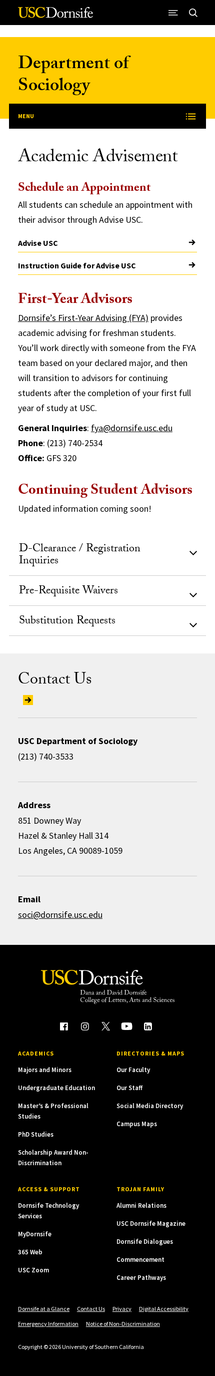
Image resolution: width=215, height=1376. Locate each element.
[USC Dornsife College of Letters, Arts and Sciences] (55, 16)
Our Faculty (133, 1070)
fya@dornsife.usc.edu (131, 428)
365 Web (30, 1252)
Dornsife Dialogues (144, 1241)
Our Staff (129, 1088)
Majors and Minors (45, 1070)
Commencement (140, 1259)
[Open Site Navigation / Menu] (173, 12)
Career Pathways (141, 1277)
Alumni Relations (141, 1205)
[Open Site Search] (193, 12)
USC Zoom (33, 1270)
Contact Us (91, 1308)
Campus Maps (136, 1124)
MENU (26, 116)
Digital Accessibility (163, 1308)
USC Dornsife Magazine (151, 1223)
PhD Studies (36, 1134)
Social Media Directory (149, 1106)
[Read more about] (25, 699)
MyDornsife (35, 1234)
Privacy (122, 1308)
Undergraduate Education (56, 1088)
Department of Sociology (73, 76)
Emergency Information (48, 1323)
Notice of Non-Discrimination (123, 1323)
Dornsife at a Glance (44, 1308)
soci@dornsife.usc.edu (60, 914)
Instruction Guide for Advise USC (77, 265)
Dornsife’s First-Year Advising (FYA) (83, 317)
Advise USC (38, 243)
